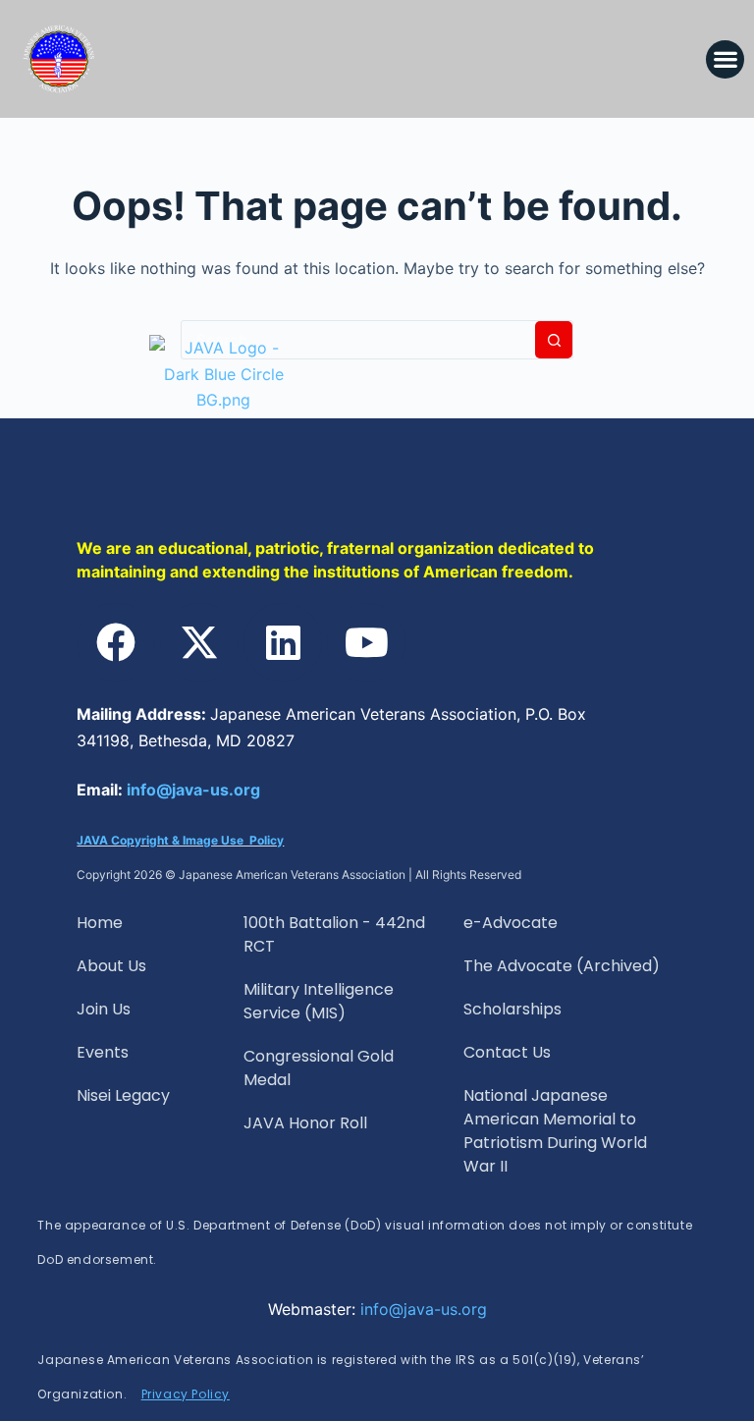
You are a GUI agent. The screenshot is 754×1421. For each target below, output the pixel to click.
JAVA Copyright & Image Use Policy (180, 840)
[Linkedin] (282, 642)
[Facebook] (116, 642)
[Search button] (553, 339)
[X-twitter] (199, 642)
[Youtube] (366, 642)
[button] (725, 59)
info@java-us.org (193, 789)
